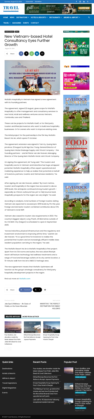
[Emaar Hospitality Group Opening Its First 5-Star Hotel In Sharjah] (51, 327)
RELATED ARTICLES (13, 316)
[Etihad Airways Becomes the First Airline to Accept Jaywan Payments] (32, 327)
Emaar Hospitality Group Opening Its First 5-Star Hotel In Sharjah (51, 337)
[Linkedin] (84, 1)
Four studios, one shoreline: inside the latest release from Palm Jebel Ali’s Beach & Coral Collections (13, 339)
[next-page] (9, 348)
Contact (35, 23)
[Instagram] (80, 1)
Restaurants (54, 17)
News (12, 17)
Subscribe (29, 2)
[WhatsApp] (31, 53)
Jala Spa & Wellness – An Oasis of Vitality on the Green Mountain (18, 305)
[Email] (42, 53)
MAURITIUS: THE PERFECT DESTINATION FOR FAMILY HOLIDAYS (50, 306)
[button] (89, 17)
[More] (45, 289)
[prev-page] (6, 348)
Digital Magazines (9, 388)
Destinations (21, 17)
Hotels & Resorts (38, 17)
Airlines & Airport (71, 17)
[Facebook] (76, 1)
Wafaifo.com (24, 278)
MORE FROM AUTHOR (31, 316)
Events (26, 23)
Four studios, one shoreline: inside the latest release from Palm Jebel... (83, 371)
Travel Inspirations (9, 383)
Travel (6, 23)
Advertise (38, 2)
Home (5, 17)
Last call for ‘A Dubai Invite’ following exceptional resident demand (46, 401)
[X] (87, 1)
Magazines (16, 23)
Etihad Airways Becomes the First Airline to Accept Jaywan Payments (32, 337)
